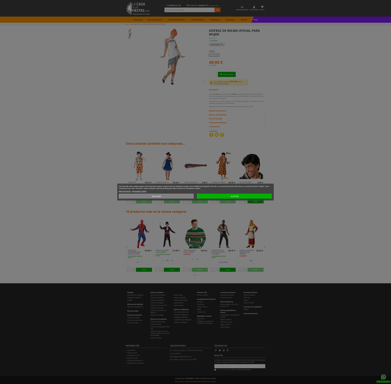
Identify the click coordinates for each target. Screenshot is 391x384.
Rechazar (156, 196)
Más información (125, 191)
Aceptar (234, 196)
